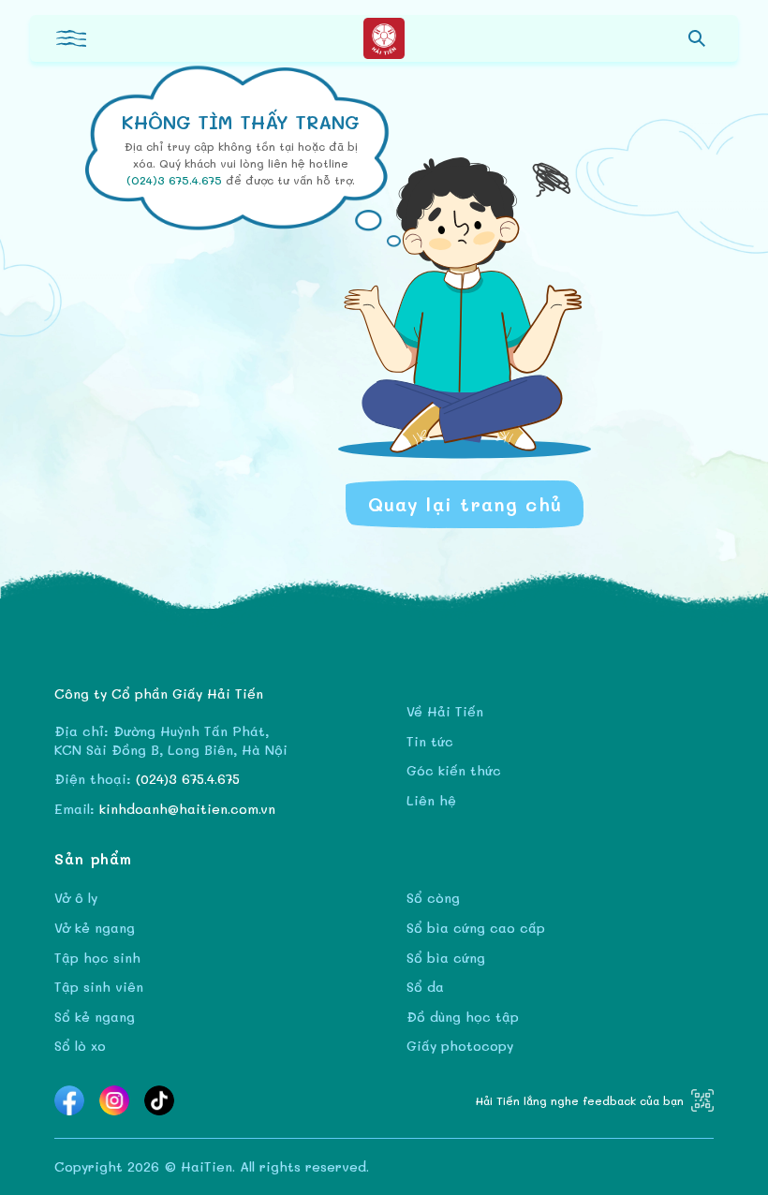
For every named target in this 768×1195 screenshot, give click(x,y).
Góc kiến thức (453, 770)
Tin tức (429, 741)
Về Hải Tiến (444, 711)
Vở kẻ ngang (94, 928)
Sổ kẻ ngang (94, 1016)
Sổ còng (433, 898)
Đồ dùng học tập (462, 1016)
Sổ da (425, 987)
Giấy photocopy (459, 1046)
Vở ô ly (75, 898)
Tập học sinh (97, 957)
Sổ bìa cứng (445, 957)
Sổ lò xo (80, 1046)
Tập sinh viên (98, 987)
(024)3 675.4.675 (176, 179)
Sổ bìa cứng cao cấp (475, 928)
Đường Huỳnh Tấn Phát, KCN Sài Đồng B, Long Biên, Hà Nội (171, 740)
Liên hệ (431, 800)
